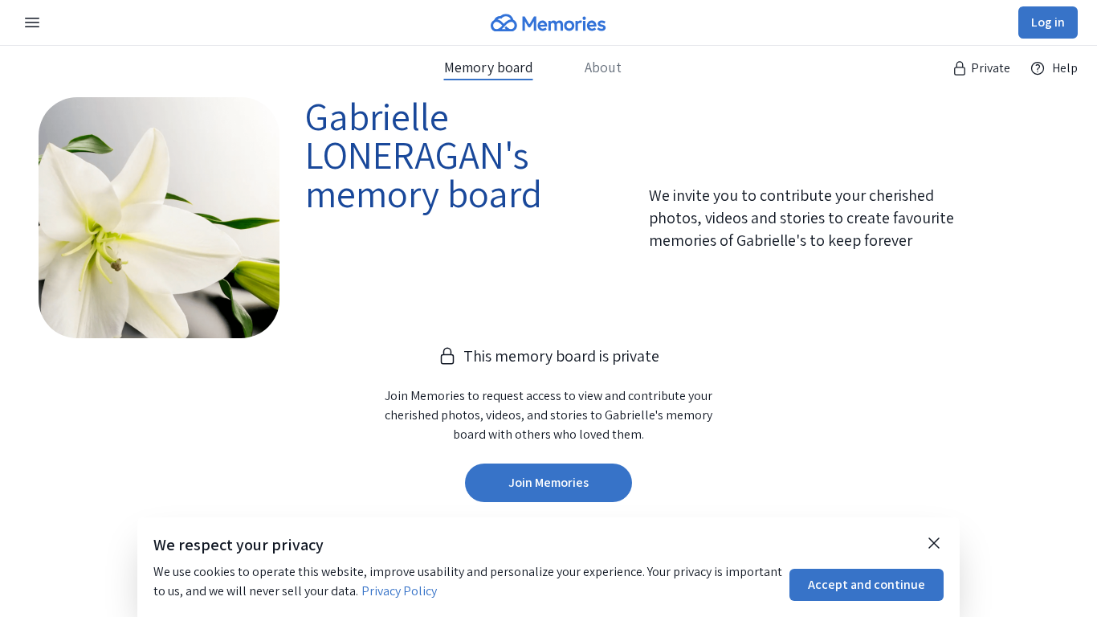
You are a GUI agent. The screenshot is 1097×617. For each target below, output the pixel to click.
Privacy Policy (399, 590)
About (603, 67)
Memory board (488, 67)
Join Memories (548, 482)
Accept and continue (866, 584)
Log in (1048, 22)
